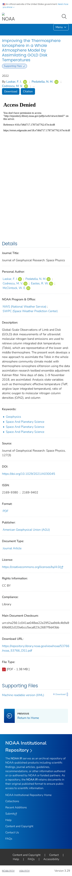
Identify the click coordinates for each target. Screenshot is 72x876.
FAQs (8, 839)
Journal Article (12, 548)
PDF (5, 511)
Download (10, 91)
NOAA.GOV (8, 870)
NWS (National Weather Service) (24, 307)
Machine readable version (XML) (23, 695)
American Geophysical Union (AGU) (26, 530)
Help (8, 820)
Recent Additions (16, 807)
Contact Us (12, 832)
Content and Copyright (19, 826)
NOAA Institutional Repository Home (28, 795)
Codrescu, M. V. (12, 86)
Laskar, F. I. (14, 82)
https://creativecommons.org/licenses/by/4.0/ (31, 567)
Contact (54, 855)
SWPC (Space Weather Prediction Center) (30, 311)
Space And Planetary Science (25, 422)
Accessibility (51, 859)
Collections (12, 801)
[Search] (65, 16)
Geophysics (13, 417)
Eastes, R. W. (40, 283)
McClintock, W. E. (14, 288)
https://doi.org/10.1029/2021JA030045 (28, 474)
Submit (9, 814)
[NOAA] (8, 17)
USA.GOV (24, 870)
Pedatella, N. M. (42, 82)
